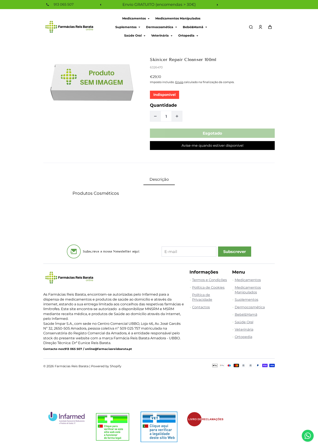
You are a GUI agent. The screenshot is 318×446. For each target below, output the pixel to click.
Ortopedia (186, 35)
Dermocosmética (160, 27)
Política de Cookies (208, 287)
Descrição (159, 179)
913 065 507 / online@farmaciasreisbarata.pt (98, 349)
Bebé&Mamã (193, 27)
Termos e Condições (209, 280)
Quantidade (163, 105)
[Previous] (101, 4)
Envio (179, 82)
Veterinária (160, 35)
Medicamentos (134, 18)
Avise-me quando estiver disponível (212, 145)
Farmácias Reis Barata (71, 366)
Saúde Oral (133, 35)
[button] (251, 27)
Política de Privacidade (202, 297)
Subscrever (234, 251)
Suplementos (126, 27)
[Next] (217, 4)
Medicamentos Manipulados (177, 18)
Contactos (201, 307)
